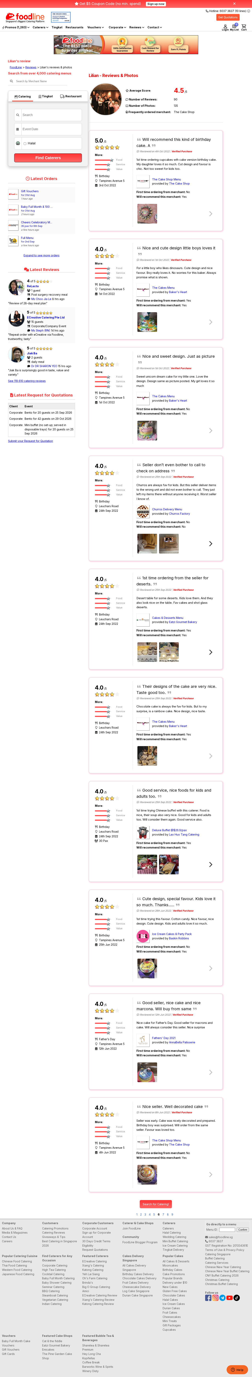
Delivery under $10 (175, 1282)
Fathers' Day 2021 (163, 1038)
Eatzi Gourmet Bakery (183, 622)
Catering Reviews (53, 1232)
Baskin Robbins (179, 938)
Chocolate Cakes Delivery (139, 1278)
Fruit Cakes (170, 1312)
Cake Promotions (174, 1274)
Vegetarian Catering (55, 1299)
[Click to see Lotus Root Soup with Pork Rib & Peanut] (147, 864)
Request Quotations (95, 1249)
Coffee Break (91, 1362)
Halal (31, 143)
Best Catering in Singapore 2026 (59, 1243)
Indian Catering (52, 1304)
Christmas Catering (217, 1279)
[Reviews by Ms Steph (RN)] (17, 327)
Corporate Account (94, 1228)
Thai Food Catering (14, 1265)
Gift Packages (172, 1325)
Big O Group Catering (96, 1287)
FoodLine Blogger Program (140, 1242)
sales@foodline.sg (220, 1237)
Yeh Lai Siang (91, 1274)
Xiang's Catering (93, 1265)
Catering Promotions (55, 1228)
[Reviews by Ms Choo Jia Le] (17, 295)
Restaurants (74, 27)
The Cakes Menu (163, 287)
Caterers (39, 27)
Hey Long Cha (91, 1354)
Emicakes (48, 1349)
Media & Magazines (15, 1232)
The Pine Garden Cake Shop (57, 1356)
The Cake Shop (179, 183)
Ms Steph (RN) (41, 330)
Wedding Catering (174, 1237)
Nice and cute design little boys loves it (178, 248)
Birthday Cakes (172, 1269)
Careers (7, 1241)
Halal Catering (172, 1232)
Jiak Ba (32, 353)
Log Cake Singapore (135, 1291)
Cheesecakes (172, 1317)
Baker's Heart (178, 292)
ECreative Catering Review (99, 1295)
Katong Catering (92, 1269)
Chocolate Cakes (174, 1295)
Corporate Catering (54, 1265)
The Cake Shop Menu (166, 179)
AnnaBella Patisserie (182, 1042)
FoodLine (16, 67)
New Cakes (170, 1287)
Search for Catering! (156, 1204)
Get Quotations (228, 17)
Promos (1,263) (16, 27)
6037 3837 (215, 1241)
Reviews (135, 27)
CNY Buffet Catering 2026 (222, 1275)
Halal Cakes (170, 1299)
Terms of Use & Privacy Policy (224, 1250)
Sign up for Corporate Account (96, 1235)
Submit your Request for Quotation (30, 441)
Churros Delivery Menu (167, 509)
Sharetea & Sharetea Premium (95, 1347)
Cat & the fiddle (52, 1341)
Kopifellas (88, 1358)
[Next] (210, 543)
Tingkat (57, 27)
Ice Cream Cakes (174, 1304)
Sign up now (155, 4)
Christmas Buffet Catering (221, 1284)
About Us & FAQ (12, 1228)
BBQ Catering (51, 1291)
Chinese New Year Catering (223, 1267)
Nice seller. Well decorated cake (172, 1106)
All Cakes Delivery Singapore (134, 1267)
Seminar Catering (53, 1287)
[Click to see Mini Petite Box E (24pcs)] (169, 652)
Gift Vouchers (10, 1349)
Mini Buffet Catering (175, 1241)
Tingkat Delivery (173, 1249)
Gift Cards (8, 1354)
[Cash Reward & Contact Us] (154, 27)
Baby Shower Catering (56, 1282)
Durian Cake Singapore (137, 1295)
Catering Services (216, 1262)
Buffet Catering (215, 1258)
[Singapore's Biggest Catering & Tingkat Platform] (22, 21)
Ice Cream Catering (175, 1245)
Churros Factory (179, 513)
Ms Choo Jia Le (41, 299)
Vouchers (94, 27)
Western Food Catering (17, 1269)
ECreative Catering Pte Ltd (46, 317)
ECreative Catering (94, 1261)
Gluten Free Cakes (175, 1291)
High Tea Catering (54, 1269)
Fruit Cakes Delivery (135, 1282)
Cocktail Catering (53, 1274)
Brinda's (87, 1282)
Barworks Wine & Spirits (97, 1366)
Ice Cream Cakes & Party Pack (172, 934)
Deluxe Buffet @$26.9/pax (169, 830)
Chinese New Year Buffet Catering (227, 1271)
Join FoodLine (131, 1228)
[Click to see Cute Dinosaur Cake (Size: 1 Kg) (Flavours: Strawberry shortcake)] (147, 322)
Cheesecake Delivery (136, 1287)
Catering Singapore (218, 1254)
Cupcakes (169, 1329)
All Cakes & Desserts (176, 1261)
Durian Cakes (171, 1308)
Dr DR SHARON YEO (44, 366)
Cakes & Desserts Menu (167, 617)
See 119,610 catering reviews (27, 381)
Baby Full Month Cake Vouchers (16, 1343)
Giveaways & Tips (53, 1237)
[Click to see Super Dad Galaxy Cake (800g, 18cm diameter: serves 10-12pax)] (147, 1072)
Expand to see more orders (41, 255)
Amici (85, 1291)
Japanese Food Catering (18, 1274)
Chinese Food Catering (17, 1261)
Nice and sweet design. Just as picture (178, 356)
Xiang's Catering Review (98, 1299)
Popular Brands (173, 1278)
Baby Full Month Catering (58, 1278)
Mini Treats (170, 1321)
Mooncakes (170, 1265)
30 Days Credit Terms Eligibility (96, 1243)
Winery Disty (90, 1371)
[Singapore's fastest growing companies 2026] (58, 21)
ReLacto (33, 286)
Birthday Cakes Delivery (138, 1274)
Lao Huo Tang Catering (184, 834)
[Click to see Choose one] (147, 430)
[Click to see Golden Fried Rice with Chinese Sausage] (169, 864)
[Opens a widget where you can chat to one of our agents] (237, 1370)
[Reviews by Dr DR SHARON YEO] (17, 363)
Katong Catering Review (98, 1304)
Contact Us (9, 1237)
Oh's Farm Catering (94, 1278)
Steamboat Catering (55, 1295)
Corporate (116, 27)
